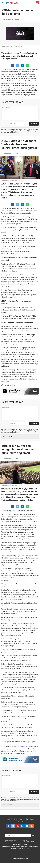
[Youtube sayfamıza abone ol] (17, 826)
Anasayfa (7, 819)
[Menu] (37, 2)
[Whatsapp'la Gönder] (27, 65)
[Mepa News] (9, 3)
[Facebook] (12, 65)
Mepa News (7, 19)
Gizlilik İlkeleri (30, 819)
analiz (22, 746)
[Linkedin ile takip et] (22, 826)
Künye (15, 819)
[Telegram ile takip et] (27, 826)
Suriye (16, 154)
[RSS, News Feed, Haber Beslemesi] (31, 826)
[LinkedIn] (22, 65)
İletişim (21, 819)
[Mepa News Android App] (10, 840)
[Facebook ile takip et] (8, 826)
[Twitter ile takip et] (13, 826)
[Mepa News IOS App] (29, 840)
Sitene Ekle (20, 821)
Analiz (16, 459)
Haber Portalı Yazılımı (21, 858)
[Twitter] (17, 65)
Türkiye (16, 19)
